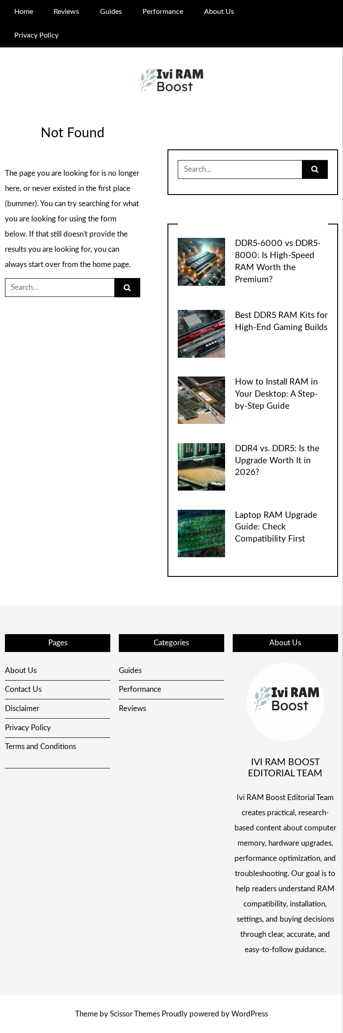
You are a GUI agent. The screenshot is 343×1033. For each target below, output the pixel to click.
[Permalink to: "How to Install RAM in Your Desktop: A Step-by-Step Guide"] (201, 400)
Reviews (66, 11)
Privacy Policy (36, 35)
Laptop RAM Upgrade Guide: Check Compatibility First (276, 527)
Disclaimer (22, 708)
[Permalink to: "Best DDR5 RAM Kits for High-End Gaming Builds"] (201, 333)
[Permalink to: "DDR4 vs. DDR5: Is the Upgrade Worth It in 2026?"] (201, 466)
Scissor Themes (135, 1014)
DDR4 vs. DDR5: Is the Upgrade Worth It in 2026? (277, 461)
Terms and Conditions (40, 746)
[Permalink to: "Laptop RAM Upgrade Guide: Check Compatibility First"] (201, 533)
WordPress (249, 1014)
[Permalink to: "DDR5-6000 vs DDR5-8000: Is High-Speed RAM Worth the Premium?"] (201, 261)
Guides (111, 11)
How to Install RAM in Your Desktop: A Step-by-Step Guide (276, 394)
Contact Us (23, 689)
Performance (162, 11)
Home (23, 11)
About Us (219, 11)
